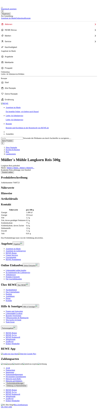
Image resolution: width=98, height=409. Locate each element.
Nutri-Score (10, 322)
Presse (8, 298)
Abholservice (11, 275)
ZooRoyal (9, 341)
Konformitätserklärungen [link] (15, 383)
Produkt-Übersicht (13, 277)
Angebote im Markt (13, 249)
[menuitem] (49, 24)
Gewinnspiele (11, 257)
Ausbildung (10, 296)
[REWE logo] (4, 103)
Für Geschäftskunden (14, 279)
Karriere (9, 294)
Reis (7, 152)
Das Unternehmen (12, 292)
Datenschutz (10, 370)
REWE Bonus (11, 253)
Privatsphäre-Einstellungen (16, 377)
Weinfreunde (10, 339)
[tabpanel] (49, 221)
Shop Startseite (11, 147)
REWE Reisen (11, 333)
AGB (8, 368)
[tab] (49, 187)
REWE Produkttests (13, 259)
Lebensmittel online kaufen (16, 270)
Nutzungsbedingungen (14, 374)
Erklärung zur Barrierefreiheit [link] (16, 386)
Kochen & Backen (13, 150)
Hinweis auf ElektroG (14, 381)
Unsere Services (12, 255)
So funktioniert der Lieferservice (18, 272)
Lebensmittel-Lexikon (14, 313)
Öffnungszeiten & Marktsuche (17, 318)
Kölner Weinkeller (13, 344)
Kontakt (9, 301)
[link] (51, 109)
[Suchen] (70, 138)
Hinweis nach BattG (13, 379)
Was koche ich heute (13, 320)
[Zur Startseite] (9, 5)
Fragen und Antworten (14, 311)
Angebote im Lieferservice (16, 251)
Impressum (10, 372)
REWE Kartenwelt (13, 337)
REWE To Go (11, 335)
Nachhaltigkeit (11, 290)
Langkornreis (11, 154)
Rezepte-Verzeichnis (13, 316)
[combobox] (12, 138)
